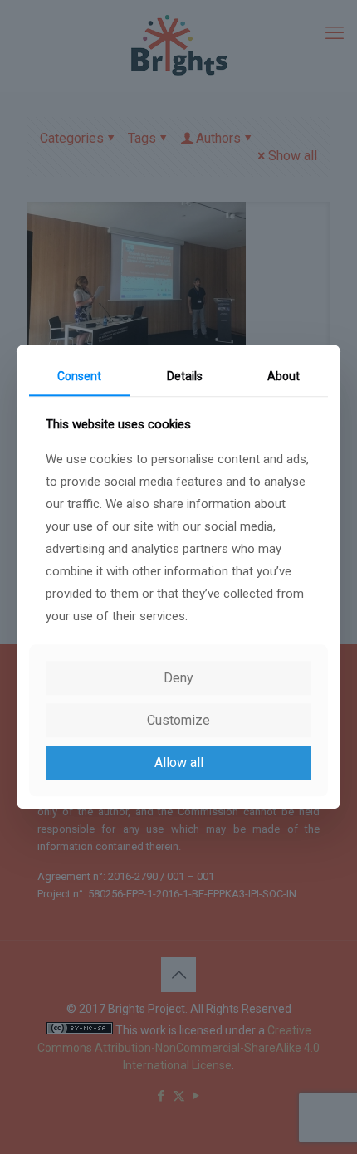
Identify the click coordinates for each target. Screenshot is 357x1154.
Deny (178, 678)
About (283, 376)
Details (185, 376)
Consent (79, 376)
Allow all (178, 762)
